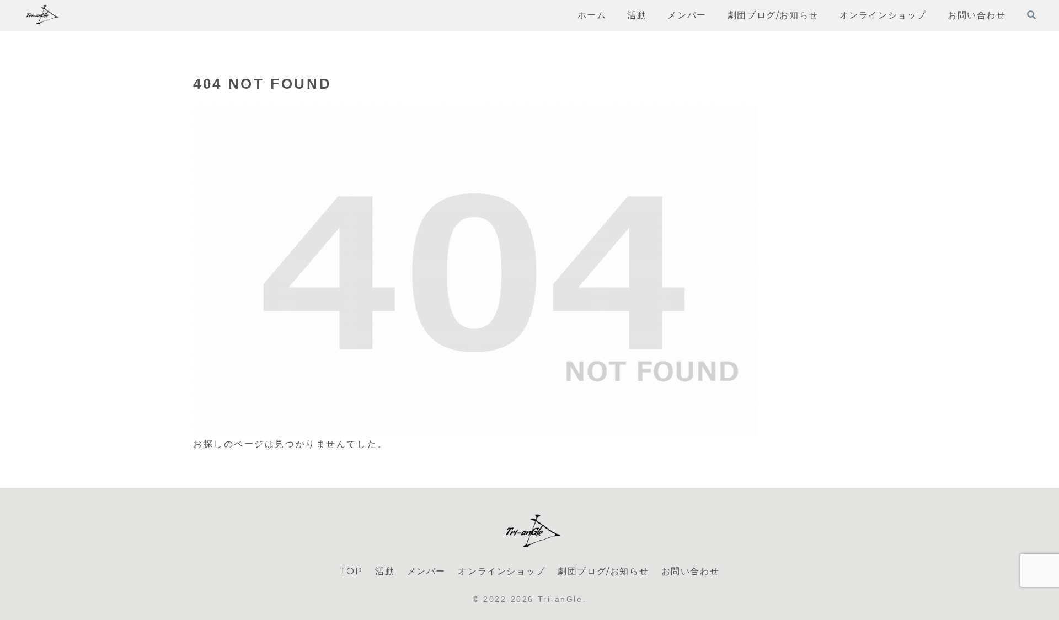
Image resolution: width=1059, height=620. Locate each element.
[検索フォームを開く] (1031, 15)
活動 (384, 571)
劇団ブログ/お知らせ (603, 571)
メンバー (426, 571)
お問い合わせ (690, 571)
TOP (351, 571)
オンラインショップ (501, 571)
